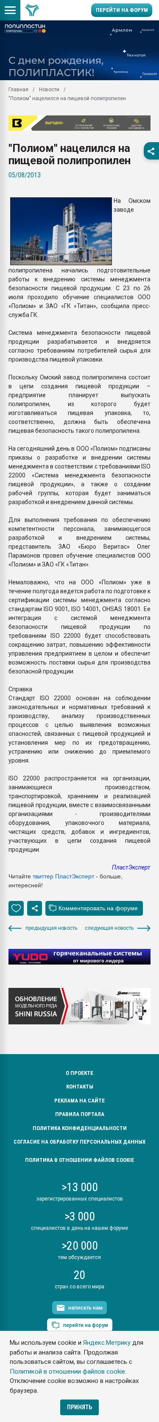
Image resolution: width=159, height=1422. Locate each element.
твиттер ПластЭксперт (63, 876)
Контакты (79, 1086)
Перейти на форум (122, 10)
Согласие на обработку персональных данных (79, 1142)
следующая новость (109, 928)
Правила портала (79, 1114)
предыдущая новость (51, 928)
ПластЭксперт (131, 867)
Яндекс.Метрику (107, 1342)
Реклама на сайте (79, 1100)
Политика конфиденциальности (80, 1128)
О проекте (79, 1073)
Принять (79, 1407)
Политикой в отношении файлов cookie (67, 1371)
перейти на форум (85, 1325)
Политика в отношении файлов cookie (79, 1160)
